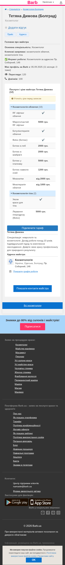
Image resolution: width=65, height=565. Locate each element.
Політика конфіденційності (26, 425)
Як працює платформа (25, 417)
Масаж (18, 388)
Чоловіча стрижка (24, 368)
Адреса (22, 34)
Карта (16, 461)
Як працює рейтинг (23, 433)
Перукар (19, 356)
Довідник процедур (23, 449)
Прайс (10, 34)
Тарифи (17, 421)
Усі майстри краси (24, 364)
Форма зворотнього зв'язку (27, 491)
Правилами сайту (45, 556)
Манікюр (19, 392)
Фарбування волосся (25, 376)
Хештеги (17, 457)
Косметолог (21, 344)
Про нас (17, 413)
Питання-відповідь (22, 441)
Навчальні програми (23, 453)
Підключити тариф (32, 228)
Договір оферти (21, 429)
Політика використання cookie (28, 437)
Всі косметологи (32, 305)
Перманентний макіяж (26, 380)
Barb (32, 2)
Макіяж (18, 384)
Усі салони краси (23, 360)
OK (34, 560)
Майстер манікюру (25, 348)
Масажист (20, 352)
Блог (15, 445)
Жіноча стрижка (23, 372)
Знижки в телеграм (22, 465)
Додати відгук (17, 27)
